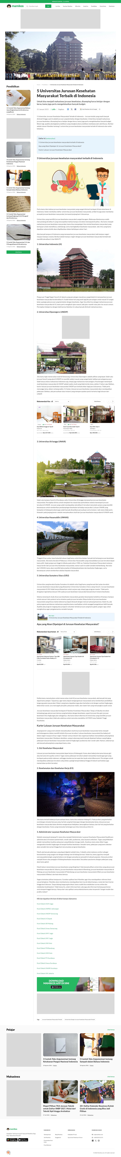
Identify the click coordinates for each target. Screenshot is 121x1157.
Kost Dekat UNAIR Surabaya (47, 1008)
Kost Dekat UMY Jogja (45, 973)
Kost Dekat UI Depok (44, 958)
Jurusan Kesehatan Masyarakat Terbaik (52, 1059)
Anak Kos (85, 3)
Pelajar (55, 1105)
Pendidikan (94, 3)
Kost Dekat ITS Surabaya (46, 997)
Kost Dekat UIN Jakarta (45, 1013)
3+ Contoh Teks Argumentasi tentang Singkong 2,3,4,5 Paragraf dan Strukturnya (17, 216)
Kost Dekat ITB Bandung (45, 988)
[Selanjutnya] (112, 434)
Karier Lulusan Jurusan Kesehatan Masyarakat (55, 183)
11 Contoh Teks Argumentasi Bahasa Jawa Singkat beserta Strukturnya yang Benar (18, 110)
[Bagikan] (68, 109)
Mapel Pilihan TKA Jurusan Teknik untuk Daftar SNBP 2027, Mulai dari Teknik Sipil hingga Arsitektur (59, 1148)
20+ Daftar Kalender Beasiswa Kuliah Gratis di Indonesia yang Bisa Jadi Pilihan (97, 1148)
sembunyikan (50, 171)
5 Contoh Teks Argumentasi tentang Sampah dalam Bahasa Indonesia (18, 189)
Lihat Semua (18, 252)
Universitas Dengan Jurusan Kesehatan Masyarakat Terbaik (80, 1059)
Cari (48, 3)
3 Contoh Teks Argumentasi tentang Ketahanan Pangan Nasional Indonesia (18, 162)
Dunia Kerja (103, 3)
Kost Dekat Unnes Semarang (47, 968)
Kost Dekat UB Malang (45, 963)
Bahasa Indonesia (21, 114)
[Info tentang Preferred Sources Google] (99, 109)
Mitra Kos (77, 3)
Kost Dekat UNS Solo (44, 983)
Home (38, 84)
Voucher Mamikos (67, 3)
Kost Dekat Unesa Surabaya (47, 1003)
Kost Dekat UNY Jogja (45, 978)
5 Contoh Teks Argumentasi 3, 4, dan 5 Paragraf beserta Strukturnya (18, 243)
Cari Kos (58, 3)
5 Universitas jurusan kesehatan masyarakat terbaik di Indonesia (61, 175)
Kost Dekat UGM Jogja (45, 943)
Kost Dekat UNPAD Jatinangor (48, 948)
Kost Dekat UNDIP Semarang (47, 953)
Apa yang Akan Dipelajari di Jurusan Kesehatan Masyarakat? (60, 179)
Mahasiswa (54, 1154)
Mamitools (111, 3)
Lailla (53, 109)
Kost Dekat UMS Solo (44, 993)
